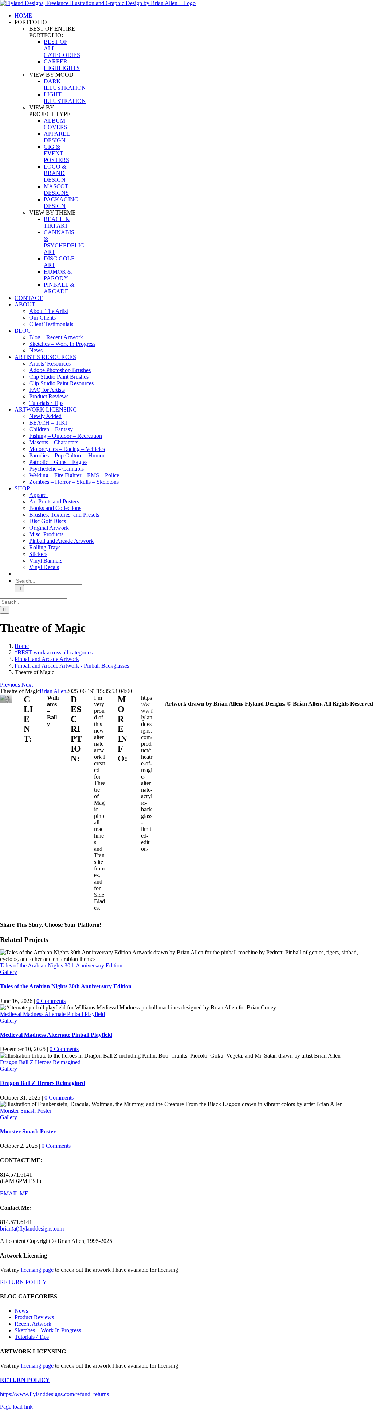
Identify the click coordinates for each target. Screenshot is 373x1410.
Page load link (16, 1406)
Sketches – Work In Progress (48, 1330)
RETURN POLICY (23, 1282)
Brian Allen (53, 691)
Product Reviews (34, 1317)
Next (27, 684)
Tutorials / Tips (32, 1337)
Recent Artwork (33, 1324)
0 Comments (51, 1001)
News (21, 1310)
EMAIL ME (14, 1193)
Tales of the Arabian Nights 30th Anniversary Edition (61, 965)
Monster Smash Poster (25, 1111)
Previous (10, 684)
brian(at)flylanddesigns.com (32, 1228)
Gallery (8, 972)
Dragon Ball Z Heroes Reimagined (40, 1062)
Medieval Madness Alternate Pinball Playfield (52, 1014)
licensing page (37, 1270)
